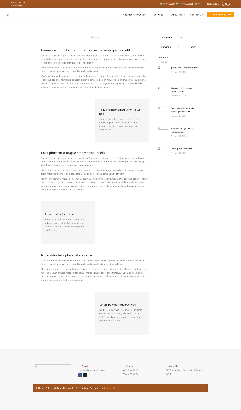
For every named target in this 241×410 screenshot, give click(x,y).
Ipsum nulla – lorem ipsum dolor (184, 67)
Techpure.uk (109, 388)
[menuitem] (14, 2)
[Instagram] (85, 375)
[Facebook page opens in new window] (224, 4)
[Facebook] (80, 375)
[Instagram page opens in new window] (228, 4)
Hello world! (163, 57)
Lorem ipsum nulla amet (181, 148)
